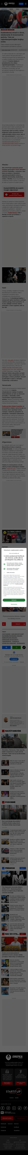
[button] (14, 572)
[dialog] (14, 577)
